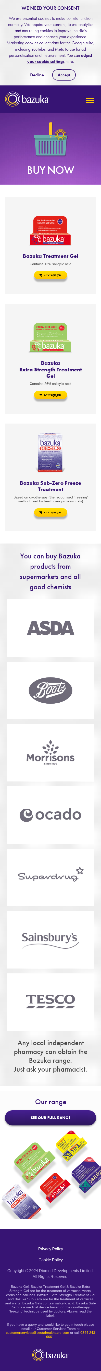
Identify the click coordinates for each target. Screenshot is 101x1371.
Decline (37, 75)
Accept (64, 75)
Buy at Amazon (50, 275)
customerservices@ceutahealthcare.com (37, 1333)
